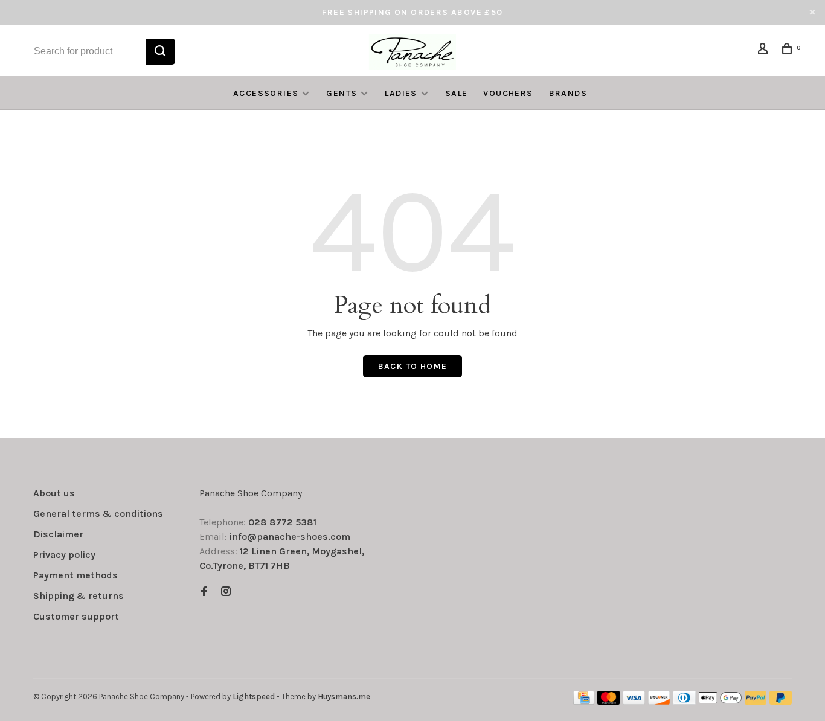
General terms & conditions (98, 513)
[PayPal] (756, 701)
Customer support (76, 616)
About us (54, 493)
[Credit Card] (584, 701)
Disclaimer (58, 534)
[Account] (764, 50)
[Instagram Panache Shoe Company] (226, 592)
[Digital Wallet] (720, 701)
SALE (456, 93)
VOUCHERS (508, 93)
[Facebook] (204, 592)
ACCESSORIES (265, 93)
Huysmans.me (344, 696)
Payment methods (75, 575)
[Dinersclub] (684, 701)
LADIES (401, 93)
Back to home (413, 366)
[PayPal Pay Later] (780, 701)
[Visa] (634, 701)
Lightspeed (254, 696)
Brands (568, 93)
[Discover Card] (659, 701)
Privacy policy (64, 554)
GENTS (341, 93)
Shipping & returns (78, 595)
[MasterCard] (608, 701)
